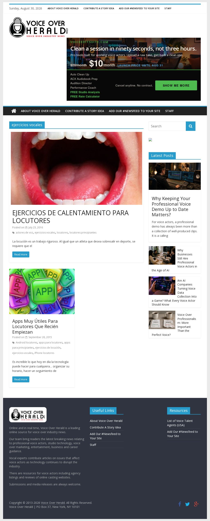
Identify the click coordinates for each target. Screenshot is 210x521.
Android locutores (26, 342)
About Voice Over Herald (63, 8)
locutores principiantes (83, 232)
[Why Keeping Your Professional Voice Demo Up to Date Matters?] (175, 165)
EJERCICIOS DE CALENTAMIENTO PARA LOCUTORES (70, 216)
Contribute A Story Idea (98, 8)
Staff (167, 8)
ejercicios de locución (47, 347)
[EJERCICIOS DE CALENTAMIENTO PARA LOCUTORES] (76, 134)
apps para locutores (51, 342)
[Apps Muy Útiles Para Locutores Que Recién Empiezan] (42, 271)
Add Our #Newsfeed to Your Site (139, 8)
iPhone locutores (44, 353)
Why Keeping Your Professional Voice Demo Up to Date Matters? (171, 206)
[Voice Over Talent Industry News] (38, 19)
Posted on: (27, 227)
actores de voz (24, 232)
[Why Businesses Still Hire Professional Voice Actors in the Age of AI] (162, 248)
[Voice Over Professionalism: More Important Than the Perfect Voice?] (162, 313)
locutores (62, 232)
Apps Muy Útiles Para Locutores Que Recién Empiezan (35, 326)
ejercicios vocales (45, 232)
